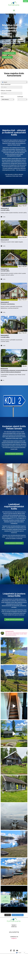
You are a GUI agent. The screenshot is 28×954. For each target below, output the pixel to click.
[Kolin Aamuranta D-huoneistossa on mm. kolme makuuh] (14, 706)
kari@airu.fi (14, 938)
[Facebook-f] (11, 950)
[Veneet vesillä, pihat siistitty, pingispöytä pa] (14, 844)
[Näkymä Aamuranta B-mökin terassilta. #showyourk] (14, 733)
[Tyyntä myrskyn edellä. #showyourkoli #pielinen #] (14, 816)
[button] (14, 10)
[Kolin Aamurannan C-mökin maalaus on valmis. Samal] (14, 761)
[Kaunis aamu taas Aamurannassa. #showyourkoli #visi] (14, 650)
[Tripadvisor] (17, 950)
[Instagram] (14, 950)
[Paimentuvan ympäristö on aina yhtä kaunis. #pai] (14, 678)
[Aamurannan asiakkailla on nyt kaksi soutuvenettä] (14, 871)
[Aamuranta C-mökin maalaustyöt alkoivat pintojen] (14, 788)
